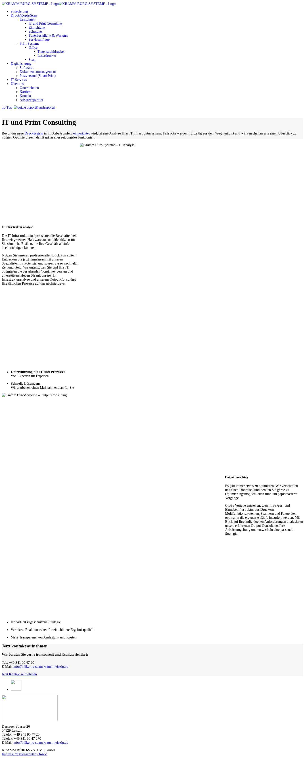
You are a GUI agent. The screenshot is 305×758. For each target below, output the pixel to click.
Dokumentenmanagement (38, 71)
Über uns (17, 84)
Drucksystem (34, 133)
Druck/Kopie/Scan (24, 15)
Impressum (9, 754)
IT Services (19, 80)
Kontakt (25, 96)
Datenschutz (26, 754)
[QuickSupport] (25, 107)
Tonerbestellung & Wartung (48, 35)
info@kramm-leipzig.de (40, 666)
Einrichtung (37, 27)
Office (33, 47)
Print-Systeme (29, 43)
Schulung (35, 31)
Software (26, 67)
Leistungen (27, 19)
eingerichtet (81, 133)
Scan (32, 59)
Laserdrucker (47, 55)
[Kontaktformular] (16, 689)
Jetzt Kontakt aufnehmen (19, 674)
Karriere (25, 92)
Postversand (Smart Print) (38, 76)
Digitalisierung (21, 63)
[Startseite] (30, 708)
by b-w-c (41, 754)
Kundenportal (45, 107)
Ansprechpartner (31, 100)
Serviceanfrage (39, 39)
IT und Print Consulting (45, 23)
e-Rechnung (19, 11)
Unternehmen (29, 88)
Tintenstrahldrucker (51, 51)
